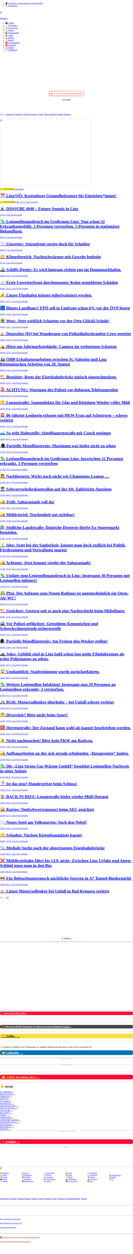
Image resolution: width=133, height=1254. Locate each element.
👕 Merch (9, 40)
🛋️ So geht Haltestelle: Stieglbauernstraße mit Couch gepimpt (55, 433)
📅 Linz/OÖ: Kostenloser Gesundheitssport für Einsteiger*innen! (58, 195)
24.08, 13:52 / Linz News (10, 841)
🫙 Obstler (47, 1175)
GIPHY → (4, 1115)
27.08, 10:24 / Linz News (10, 569)
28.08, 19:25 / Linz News (10, 289)
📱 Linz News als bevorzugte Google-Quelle (23, 3)
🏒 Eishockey (27, 1179)
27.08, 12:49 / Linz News (10, 538)
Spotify (61, 114)
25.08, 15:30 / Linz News (10, 721)
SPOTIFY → (5, 1129)
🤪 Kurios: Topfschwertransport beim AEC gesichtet (47, 809)
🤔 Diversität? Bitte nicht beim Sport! (34, 714)
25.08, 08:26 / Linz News (10, 760)
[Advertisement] (66, 71)
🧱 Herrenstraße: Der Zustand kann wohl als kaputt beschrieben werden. (65, 727)
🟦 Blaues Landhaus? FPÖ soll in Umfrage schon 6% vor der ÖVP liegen (65, 308)
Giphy (54, 1199)
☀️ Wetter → (66, 938)
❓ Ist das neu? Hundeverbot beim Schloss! (38, 783)
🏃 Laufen (47, 1181)
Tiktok (46, 114)
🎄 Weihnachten (115, 1175)
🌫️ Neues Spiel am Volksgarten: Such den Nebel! (43, 822)
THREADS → (6, 1096)
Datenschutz (4, 1227)
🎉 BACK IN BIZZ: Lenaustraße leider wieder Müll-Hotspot (54, 796)
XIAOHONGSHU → (9, 1106)
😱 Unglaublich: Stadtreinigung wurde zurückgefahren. (50, 671)
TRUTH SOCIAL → (9, 1108)
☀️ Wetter (9, 30)
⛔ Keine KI (10, 45)
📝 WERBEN (11, 50)
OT (36, 202)
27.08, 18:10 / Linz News (10, 495)
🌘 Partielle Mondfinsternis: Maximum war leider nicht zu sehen (58, 445)
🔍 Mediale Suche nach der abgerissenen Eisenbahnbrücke (52, 848)
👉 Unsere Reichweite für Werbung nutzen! (15, 1241)
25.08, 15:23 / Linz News (10, 734)
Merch (2, 1223)
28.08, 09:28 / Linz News (10, 396)
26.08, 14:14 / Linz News (24, 202)
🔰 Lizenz (3, 1177)
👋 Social (25, 1173)
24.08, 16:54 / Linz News (10, 816)
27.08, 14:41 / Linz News (10, 508)
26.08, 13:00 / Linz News (10, 647)
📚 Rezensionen (27, 1181)
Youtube (33, 114)
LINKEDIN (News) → (9, 1122)
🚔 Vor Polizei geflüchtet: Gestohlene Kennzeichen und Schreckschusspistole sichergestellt (49, 626)
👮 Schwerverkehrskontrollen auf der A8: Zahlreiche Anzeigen (56, 489)
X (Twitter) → (6, 1101)
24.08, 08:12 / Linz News (10, 884)
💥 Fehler (9, 48)
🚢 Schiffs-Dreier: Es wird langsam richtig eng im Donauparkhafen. (60, 269)
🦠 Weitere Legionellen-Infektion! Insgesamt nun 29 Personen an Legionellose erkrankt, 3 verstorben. (58, 686)
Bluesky (67, 114)
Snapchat (53, 114)
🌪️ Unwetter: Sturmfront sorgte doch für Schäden (45, 244)
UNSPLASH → (7, 1117)
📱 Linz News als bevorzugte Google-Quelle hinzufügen (20, 1237)
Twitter (40, 114)
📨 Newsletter (11, 25)
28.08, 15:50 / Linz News (10, 314)
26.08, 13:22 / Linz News (10, 635)
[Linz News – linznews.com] (1, 12)
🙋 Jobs (90, 1181)
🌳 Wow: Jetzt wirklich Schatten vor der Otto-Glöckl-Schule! (54, 320)
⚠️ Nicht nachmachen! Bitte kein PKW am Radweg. (46, 740)
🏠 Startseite (4, 1173)
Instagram (10, 114)
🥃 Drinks (9, 38)
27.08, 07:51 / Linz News (10, 586)
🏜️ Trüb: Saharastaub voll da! (27, 501)
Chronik (18, 215)
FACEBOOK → (7, 1092)
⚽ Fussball (26, 1177)
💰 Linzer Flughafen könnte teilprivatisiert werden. (46, 295)
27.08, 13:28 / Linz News (10, 521)
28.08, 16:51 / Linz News (10, 301)
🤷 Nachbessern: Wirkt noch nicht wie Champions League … (54, 476)
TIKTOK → (5, 1099)
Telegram (61, 1199)
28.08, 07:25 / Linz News (10, 426)
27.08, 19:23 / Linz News (10, 470)
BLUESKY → (6, 1113)
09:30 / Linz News (7, 237)
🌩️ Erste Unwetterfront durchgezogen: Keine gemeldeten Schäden (59, 282)
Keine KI (18, 1223)
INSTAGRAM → (7, 1094)
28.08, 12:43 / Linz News (10, 383)
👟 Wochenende (49, 1179)
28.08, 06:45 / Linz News (10, 439)
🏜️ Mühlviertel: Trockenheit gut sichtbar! (37, 514)
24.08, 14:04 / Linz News (10, 828)
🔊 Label (9, 35)
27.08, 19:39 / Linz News (10, 452)
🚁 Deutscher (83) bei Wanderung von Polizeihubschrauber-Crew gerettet (65, 333)
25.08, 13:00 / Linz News (10, 747)
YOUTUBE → (6, 1110)
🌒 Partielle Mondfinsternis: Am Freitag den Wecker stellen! (54, 641)
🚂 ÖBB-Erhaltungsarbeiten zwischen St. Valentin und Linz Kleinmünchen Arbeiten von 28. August (53, 361)
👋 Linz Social (11, 28)
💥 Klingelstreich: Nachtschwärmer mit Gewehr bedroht (50, 256)
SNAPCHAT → (7, 1103)
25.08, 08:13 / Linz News (10, 777)
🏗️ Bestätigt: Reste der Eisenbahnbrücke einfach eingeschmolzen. (58, 377)
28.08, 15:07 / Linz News (10, 327)
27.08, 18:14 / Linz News (10, 482)
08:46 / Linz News (7, 250)
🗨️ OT (111, 1179)
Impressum (12, 1227)
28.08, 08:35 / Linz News (10, 409)
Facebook (18, 114)
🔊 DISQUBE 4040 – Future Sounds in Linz (39, 208)
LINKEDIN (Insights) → (10, 1120)
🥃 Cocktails (48, 1177)
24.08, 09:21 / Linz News (10, 854)
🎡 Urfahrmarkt (70, 1179)
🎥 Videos (9, 23)
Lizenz (12, 1219)
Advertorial (18, 189)
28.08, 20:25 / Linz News (10, 276)
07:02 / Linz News (7, 263)
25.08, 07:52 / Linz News (10, 790)
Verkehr (24, 470)
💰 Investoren (92, 1179)
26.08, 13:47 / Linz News (10, 617)
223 (7, 897)
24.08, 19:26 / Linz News (10, 803)
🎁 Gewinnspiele (12, 43)
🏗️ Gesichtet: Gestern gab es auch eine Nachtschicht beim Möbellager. (62, 610)
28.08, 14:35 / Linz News (10, 353)
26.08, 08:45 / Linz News (10, 678)
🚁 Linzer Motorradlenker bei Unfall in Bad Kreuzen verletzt (54, 891)
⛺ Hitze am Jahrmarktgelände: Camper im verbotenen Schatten (58, 346)
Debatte (18, 1219)
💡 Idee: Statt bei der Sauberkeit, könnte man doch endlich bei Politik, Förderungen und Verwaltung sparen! (63, 547)
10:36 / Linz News (7, 215)
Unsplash (69, 1199)
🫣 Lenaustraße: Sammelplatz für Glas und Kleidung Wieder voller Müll (65, 402)
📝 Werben (4, 1181)
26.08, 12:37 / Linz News (10, 665)
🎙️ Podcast (91, 1177)
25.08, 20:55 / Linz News (10, 708)
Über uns (3, 1219)
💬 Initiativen (27, 1175)
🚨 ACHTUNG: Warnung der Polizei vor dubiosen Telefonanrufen (59, 389)
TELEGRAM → (7, 1124)
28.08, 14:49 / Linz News (10, 340)
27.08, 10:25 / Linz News (10, 556)
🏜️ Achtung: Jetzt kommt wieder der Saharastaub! (45, 562)
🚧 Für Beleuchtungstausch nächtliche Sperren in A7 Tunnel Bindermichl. (66, 878)
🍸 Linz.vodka (49, 1173)
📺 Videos (3, 1179)
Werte (8, 1219)
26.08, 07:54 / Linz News (10, 695)
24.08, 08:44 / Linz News (10, 872)
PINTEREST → (7, 1127)
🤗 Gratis (68, 1175)
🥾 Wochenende (12, 33)
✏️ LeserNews (11, 6)
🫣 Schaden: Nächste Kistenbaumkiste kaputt (41, 835)
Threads (26, 114)
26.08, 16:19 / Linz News (10, 604)
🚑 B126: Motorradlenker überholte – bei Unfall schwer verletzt (57, 702)
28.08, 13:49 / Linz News (10, 370)
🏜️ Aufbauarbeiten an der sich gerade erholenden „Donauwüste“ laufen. (64, 753)
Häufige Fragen (10, 1223)
